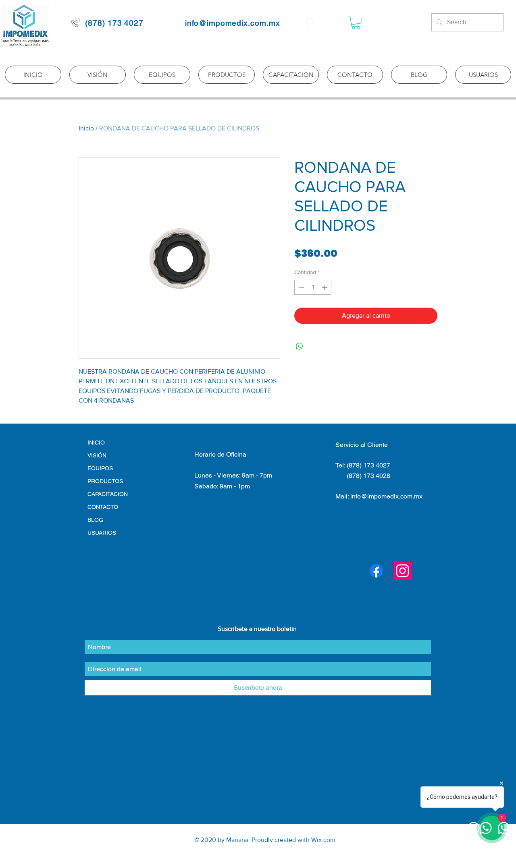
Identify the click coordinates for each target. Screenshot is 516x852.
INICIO (96, 442)
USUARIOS (101, 532)
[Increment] (325, 287)
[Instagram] (402, 571)
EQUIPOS (100, 468)
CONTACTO (102, 507)
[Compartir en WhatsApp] (299, 346)
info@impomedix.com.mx (232, 23)
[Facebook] (376, 571)
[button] (356, 22)
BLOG (95, 520)
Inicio (86, 128)
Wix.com (323, 839)
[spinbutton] (313, 287)
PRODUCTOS (105, 481)
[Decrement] (300, 287)
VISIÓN (96, 455)
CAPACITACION (107, 494)
